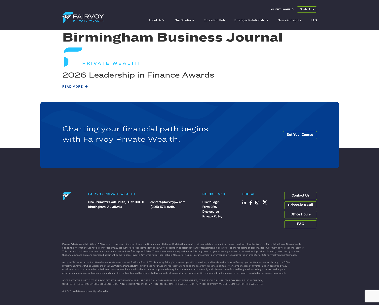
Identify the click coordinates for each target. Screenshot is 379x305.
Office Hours (300, 214)
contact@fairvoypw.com (167, 202)
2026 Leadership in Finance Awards (138, 75)
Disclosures (210, 211)
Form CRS (209, 207)
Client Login (280, 9)
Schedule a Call (300, 205)
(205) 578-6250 (162, 207)
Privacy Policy (212, 216)
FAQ (314, 20)
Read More (72, 86)
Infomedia (102, 291)
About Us (155, 20)
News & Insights (289, 20)
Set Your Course (300, 135)
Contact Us (307, 9)
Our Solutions (184, 20)
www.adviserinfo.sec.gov (124, 266)
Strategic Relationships (251, 20)
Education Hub (214, 20)
